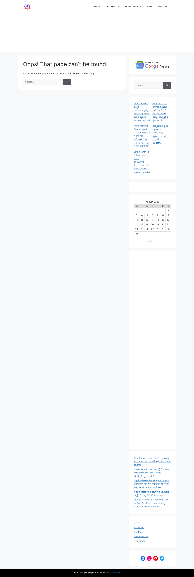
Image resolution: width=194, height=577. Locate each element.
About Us (139, 527)
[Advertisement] (97, 33)
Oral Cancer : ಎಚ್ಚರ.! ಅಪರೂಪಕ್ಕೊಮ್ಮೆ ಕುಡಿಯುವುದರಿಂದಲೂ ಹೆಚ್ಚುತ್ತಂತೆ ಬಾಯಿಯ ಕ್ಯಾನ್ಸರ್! (152, 461)
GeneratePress (113, 572)
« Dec (151, 241)
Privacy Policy (141, 536)
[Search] (67, 82)
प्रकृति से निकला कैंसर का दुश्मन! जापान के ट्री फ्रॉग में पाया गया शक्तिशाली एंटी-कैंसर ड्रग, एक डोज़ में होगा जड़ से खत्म (142, 136)
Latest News (111, 6)
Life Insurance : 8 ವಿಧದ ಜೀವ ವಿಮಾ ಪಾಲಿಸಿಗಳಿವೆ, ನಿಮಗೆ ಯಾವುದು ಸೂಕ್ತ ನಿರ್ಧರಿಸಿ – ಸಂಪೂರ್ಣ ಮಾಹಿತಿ (142, 161)
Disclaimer (163, 6)
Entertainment (131, 6)
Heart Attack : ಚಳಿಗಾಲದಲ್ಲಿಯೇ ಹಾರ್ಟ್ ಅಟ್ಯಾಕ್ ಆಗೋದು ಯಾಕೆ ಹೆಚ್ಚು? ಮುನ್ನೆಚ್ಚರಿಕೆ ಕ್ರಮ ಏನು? (152, 472)
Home (97, 6)
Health (150, 6)
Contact (138, 532)
